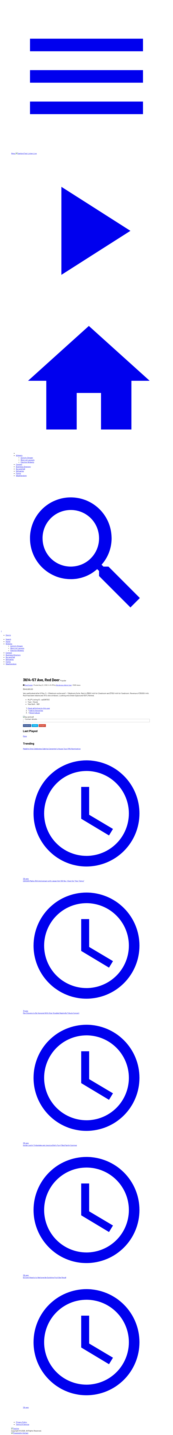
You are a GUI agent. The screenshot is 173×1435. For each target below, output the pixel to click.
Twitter (35, 725)
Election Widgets (27, 462)
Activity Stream (27, 457)
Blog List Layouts (27, 460)
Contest (19, 464)
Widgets (19, 455)
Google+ (42, 725)
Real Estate (28, 685)
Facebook (27, 725)
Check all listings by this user (39, 708)
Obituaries (20, 471)
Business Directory (23, 466)
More (25, 736)
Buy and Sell (20, 469)
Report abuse (34, 713)
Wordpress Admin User (64, 685)
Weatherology (21, 475)
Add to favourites (36, 710)
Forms (18, 473)
